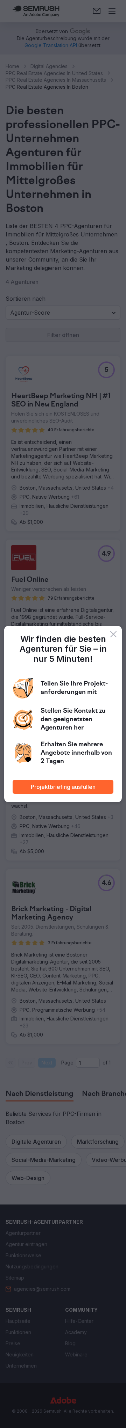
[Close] (113, 634)
